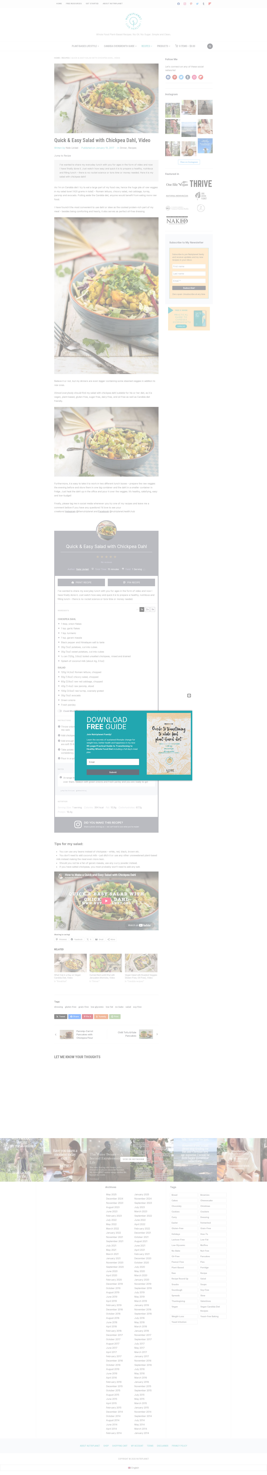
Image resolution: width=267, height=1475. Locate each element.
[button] (189, 695)
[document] (133, 737)
